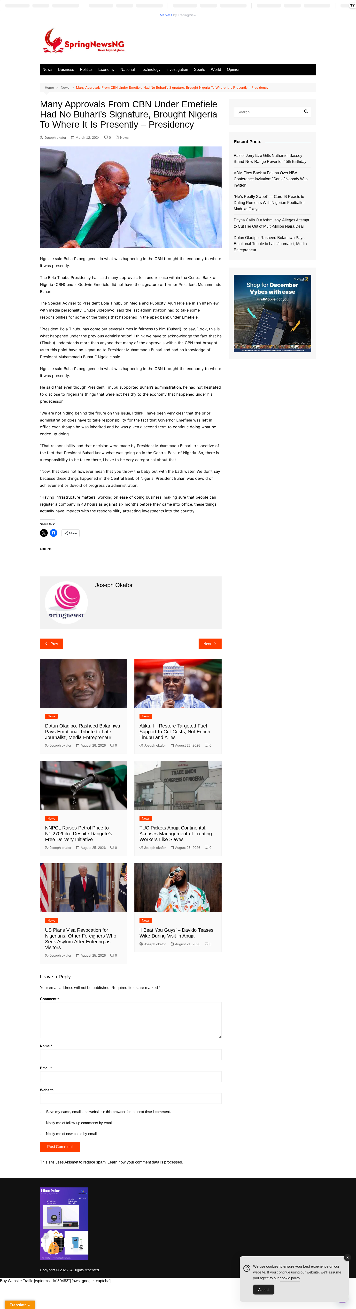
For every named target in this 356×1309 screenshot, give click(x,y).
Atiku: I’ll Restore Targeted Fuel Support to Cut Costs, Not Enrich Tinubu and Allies (174, 731)
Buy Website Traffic (16, 1281)
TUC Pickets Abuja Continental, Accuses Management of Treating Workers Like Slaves (175, 833)
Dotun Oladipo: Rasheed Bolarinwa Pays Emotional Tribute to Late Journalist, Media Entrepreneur (82, 731)
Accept (263, 1289)
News (47, 69)
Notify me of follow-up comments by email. (79, 1123)
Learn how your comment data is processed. (145, 1162)
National (127, 69)
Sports (199, 69)
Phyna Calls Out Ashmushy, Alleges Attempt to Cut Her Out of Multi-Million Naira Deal (271, 223)
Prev (54, 644)
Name (46, 1046)
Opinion (233, 69)
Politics (86, 69)
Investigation (177, 69)
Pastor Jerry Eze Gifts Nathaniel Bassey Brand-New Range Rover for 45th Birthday (270, 158)
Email (46, 1068)
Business (66, 69)
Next (207, 644)
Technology (151, 69)
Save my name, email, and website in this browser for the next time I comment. (108, 1112)
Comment (49, 999)
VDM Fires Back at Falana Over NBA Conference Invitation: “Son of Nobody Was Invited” (271, 179)
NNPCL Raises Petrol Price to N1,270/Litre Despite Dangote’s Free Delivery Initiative (78, 833)
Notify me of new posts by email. (72, 1134)
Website (47, 1090)
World (216, 69)
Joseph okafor (55, 137)
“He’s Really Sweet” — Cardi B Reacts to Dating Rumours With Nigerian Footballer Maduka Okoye (269, 203)
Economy (106, 69)
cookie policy (290, 1278)
